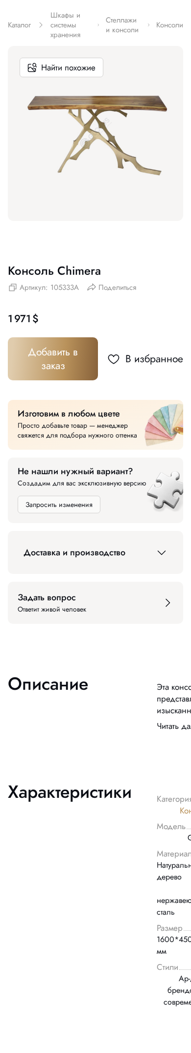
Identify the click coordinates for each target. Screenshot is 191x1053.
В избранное (154, 358)
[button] (95, 552)
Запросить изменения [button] (59, 504)
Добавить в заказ (53, 359)
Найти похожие (68, 67)
